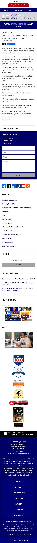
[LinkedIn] (13, 186)
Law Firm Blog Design (18, 540)
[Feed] (28, 186)
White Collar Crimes (9, 231)
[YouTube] (23, 186)
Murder (6, 211)
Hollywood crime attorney (11, 234)
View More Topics (8, 246)
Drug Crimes (7, 223)
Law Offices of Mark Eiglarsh (23, 535)
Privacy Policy (18, 493)
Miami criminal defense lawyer (13, 227)
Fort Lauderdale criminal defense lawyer (16, 208)
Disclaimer (18, 498)
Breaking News (8, 204)
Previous (5, 129)
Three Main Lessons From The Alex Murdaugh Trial (18, 279)
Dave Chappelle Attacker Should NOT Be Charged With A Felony (17, 284)
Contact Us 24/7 (18, 3)
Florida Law (7, 219)
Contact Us (18, 10)
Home (6, 10)
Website (18, 487)
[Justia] (18, 186)
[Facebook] (4, 186)
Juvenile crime (7, 242)
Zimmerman (7, 238)
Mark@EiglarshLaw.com (21, 453)
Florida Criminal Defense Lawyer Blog (18, 16)
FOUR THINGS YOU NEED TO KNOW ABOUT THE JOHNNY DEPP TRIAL (17, 289)
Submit (18, 175)
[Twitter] (9, 186)
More (30, 10)
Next (17, 129)
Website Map (18, 509)
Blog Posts (19, 515)
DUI (4, 215)
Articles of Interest (10, 117)
